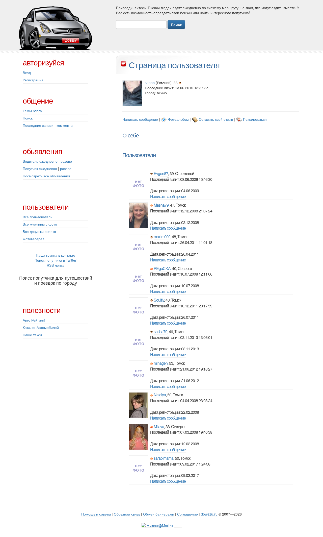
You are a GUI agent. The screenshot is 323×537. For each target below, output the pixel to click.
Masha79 (161, 205)
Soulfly (159, 300)
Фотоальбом (178, 119)
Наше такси (32, 334)
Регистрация (33, 79)
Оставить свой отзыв (216, 119)
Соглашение (187, 514)
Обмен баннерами (158, 514)
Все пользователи (37, 216)
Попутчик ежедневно (40, 168)
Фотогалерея (33, 238)
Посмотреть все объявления (46, 175)
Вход (27, 72)
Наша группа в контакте (55, 255)
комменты (65, 125)
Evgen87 (161, 173)
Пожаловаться (255, 119)
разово (66, 161)
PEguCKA (162, 268)
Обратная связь (127, 514)
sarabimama (163, 458)
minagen (161, 363)
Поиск (28, 117)
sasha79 (160, 331)
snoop (150, 82)
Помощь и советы (96, 514)
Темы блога (32, 110)
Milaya (159, 426)
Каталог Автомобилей (41, 327)
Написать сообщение (140, 119)
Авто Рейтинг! (34, 320)
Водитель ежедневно (40, 161)
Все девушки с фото (39, 231)
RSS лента (55, 265)
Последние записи (38, 125)
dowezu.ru (209, 514)
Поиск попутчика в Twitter (55, 260)
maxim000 (162, 236)
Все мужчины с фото (40, 224)
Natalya (160, 395)
